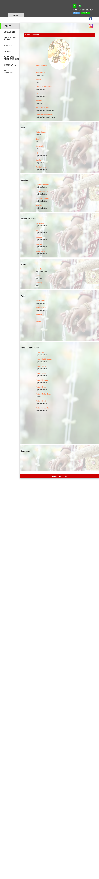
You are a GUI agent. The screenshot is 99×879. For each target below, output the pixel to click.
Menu (15, 15)
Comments (10, 65)
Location (9, 32)
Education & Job (10, 39)
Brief (8, 26)
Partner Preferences (12, 58)
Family (7, 51)
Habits (8, 45)
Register (85, 13)
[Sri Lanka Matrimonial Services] (74, 6)
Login (76, 13)
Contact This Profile (31, 35)
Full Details (8, 72)
